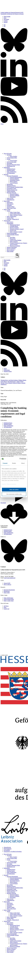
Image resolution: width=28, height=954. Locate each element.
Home (5, 368)
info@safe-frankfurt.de (9, 578)
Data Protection (7, 848)
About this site (7, 847)
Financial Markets (14, 879)
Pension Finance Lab (12, 890)
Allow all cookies (14, 489)
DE (4, 26)
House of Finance (11, 949)
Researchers (10, 885)
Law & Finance (14, 883)
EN (4, 24)
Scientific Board (14, 927)
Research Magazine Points (13, 865)
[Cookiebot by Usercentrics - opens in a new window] (19, 459)
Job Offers (12, 938)
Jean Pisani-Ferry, (11, 381)
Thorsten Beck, (4, 380)
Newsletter (6, 19)
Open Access (10, 899)
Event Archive (13, 861)
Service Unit (13, 931)
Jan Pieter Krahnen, (13, 380)
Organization (10, 924)
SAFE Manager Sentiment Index (15, 887)
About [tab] (23, 463)
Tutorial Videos (10, 907)
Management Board (15, 925)
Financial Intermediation (16, 878)
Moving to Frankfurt (15, 946)
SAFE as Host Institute (15, 940)
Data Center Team (11, 908)
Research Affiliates (14, 896)
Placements (12, 897)
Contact (6, 20)
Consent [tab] (5, 463)
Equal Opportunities (12, 934)
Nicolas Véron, (4, 383)
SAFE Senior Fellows (15, 914)
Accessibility (7, 850)
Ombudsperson (10, 900)
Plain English (7, 16)
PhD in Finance (14, 942)
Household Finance (15, 880)
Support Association (12, 947)
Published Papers (8, 423)
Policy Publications (8, 425)
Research (6, 875)
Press (5, 18)
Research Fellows (14, 894)
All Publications (8, 427)
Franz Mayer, (4, 381)
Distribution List (11, 866)
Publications (7, 370)
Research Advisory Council (16, 929)
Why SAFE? (10, 922)
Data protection (11, 484)
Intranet (5, 22)
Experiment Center (11, 889)
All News (9, 855)
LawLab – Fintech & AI (13, 920)
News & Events (8, 854)
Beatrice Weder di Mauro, (14, 383)
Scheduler (9, 906)
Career (8, 936)
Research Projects (11, 886)
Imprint (4, 484)
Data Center (7, 901)
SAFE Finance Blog (12, 858)
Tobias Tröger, (20, 381)
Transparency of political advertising (13, 851)
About (8, 911)
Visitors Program (11, 892)
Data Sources (10, 904)
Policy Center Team (15, 913)
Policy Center (7, 910)
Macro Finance (13, 882)
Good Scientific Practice (13, 935)
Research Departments (12, 876)
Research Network (11, 893)
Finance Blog (10, 918)
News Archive (13, 857)
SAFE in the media (11, 862)
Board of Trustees (14, 928)
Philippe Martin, (22, 380)
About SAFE (7, 921)
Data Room (10, 903)
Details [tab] (14, 463)
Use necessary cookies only (14, 494)
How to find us (10, 950)
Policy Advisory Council (16, 915)
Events (8, 859)
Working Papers (8, 371)
